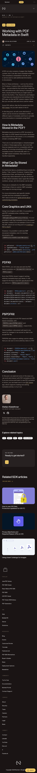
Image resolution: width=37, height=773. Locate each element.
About (4, 702)
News (3, 662)
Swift (9, 438)
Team (4, 709)
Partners (4, 717)
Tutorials (4, 647)
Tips (20, 438)
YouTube (4, 742)
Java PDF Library (7, 581)
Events (4, 640)
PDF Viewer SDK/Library (9, 600)
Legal (3, 720)
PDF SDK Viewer (7, 585)
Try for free (5, 680)
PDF (15, 438)
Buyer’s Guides (6, 658)
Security (4, 706)
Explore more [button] (7, 481)
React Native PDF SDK (8, 589)
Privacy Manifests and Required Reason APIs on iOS (12, 533)
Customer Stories (7, 643)
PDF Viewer (6, 108)
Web (3, 614)
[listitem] (4, 413)
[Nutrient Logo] (3, 8)
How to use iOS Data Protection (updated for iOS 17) (13, 507)
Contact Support (7, 691)
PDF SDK (4, 592)
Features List (6, 651)
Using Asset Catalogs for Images (14, 557)
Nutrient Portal (6, 687)
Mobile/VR (5, 618)
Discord (4, 746)
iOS (4, 438)
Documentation (6, 684)
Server (4, 622)
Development (28, 438)
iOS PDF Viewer (6, 596)
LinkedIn (4, 738)
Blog (3, 636)
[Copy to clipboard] (31, 246)
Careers (4, 713)
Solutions (5, 625)
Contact (4, 735)
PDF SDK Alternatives (8, 655)
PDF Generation (6, 603)
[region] (18, 249)
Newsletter (5, 669)
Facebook (5, 753)
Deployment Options (8, 666)
